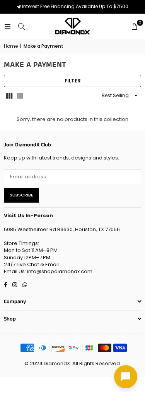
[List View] (20, 95)
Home (11, 46)
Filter (73, 80)
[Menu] (7, 26)
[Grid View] (9, 95)
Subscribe (21, 195)
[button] (134, 27)
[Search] (21, 26)
